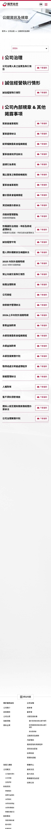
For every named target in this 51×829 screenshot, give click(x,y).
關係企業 (6, 725)
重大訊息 (30, 774)
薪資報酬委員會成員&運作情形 (37, 726)
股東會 (29, 708)
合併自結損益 (9, 803)
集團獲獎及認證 (33, 778)
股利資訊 (8, 824)
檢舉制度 (30, 753)
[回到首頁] (10, 4)
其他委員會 (32, 731)
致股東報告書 (9, 820)
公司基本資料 (9, 774)
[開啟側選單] (46, 4)
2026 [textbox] (15, 48)
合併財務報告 (9, 808)
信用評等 (8, 782)
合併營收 (8, 799)
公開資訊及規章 (33, 736)
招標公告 (30, 783)
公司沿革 (6, 717)
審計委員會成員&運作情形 (37, 721)
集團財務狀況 (9, 812)
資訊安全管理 (32, 749)
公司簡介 (6, 708)
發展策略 (6, 721)
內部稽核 (30, 740)
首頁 (3, 31)
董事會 (29, 712)
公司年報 (8, 778)
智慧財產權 (31, 758)
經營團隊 (6, 712)
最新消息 (30, 769)
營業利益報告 (9, 795)
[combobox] (30, 49)
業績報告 (8, 791)
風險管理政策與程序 (35, 744)
